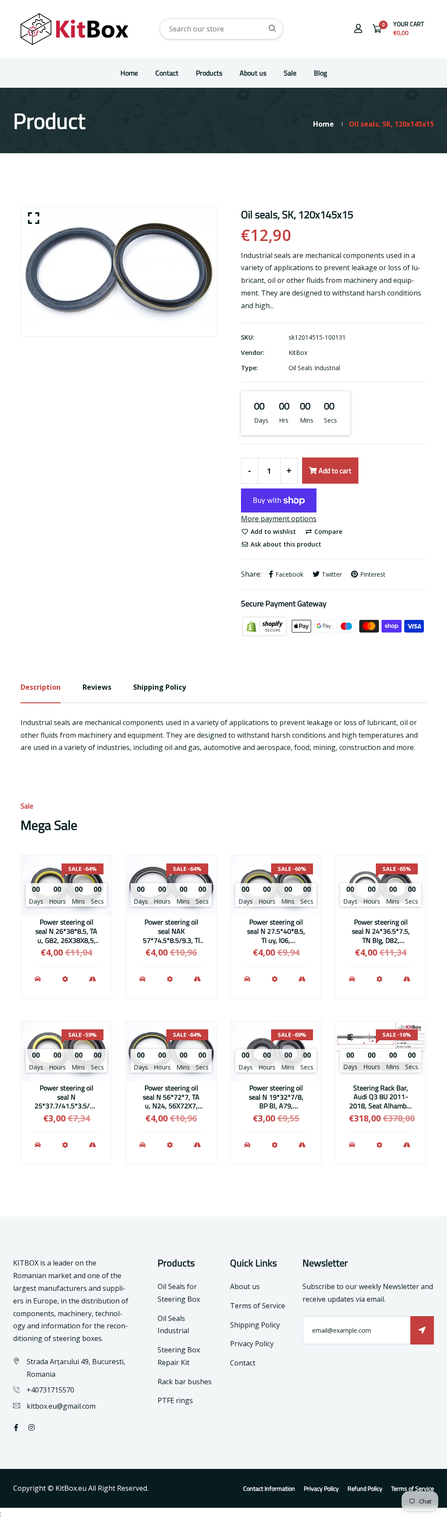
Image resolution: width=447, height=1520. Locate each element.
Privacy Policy (252, 1343)
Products (209, 73)
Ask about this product (285, 544)
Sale (290, 73)
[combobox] (221, 29)
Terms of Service (257, 1305)
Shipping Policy (255, 1325)
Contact (167, 73)
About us (253, 73)
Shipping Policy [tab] (159, 687)
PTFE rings (175, 1400)
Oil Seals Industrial (314, 368)
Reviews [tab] (97, 687)
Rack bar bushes (185, 1381)
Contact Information (269, 1488)
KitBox (298, 352)
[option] (118, 271)
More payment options (278, 518)
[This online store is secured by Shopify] (265, 625)
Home (129, 73)
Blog (320, 73)
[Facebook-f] (16, 1427)
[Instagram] (31, 1427)
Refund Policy (364, 1488)
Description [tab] (41, 687)
